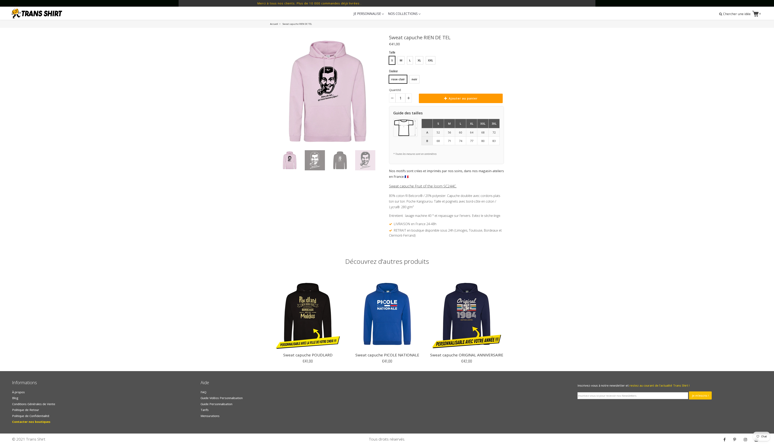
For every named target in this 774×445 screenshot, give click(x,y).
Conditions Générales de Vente (33, 404)
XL (419, 60)
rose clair (398, 79)
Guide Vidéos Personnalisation (222, 398)
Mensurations (210, 416)
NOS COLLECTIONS (403, 13)
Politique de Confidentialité (30, 416)
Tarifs (205, 410)
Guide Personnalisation (216, 404)
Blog (15, 398)
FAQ (203, 392)
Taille (392, 52)
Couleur (393, 71)
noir (414, 79)
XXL (430, 60)
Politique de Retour (25, 410)
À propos (18, 392)
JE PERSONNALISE (368, 13)
